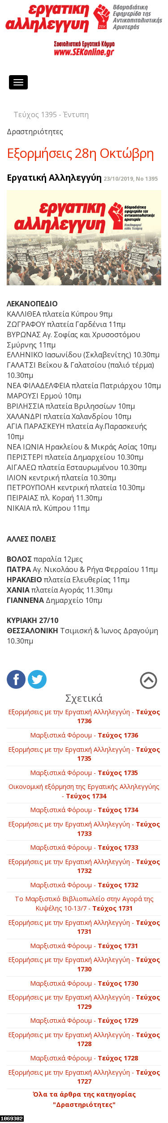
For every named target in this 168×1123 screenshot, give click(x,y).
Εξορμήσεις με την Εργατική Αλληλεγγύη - (84, 716)
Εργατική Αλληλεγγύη (54, 177)
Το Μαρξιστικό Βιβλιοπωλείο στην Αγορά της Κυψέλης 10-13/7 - (84, 903)
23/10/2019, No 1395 (130, 178)
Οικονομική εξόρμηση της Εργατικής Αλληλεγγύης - (84, 791)
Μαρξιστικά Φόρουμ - (84, 735)
